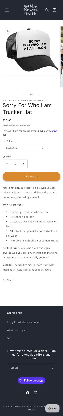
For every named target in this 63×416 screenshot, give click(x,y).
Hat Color (7, 141)
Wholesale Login (16, 330)
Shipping (6, 125)
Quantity (7, 156)
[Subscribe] (52, 368)
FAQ (9, 338)
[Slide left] (24, 94)
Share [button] (10, 280)
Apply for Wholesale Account (23, 322)
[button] (7, 10)
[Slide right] (39, 94)
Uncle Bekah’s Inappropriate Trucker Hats (29, 406)
